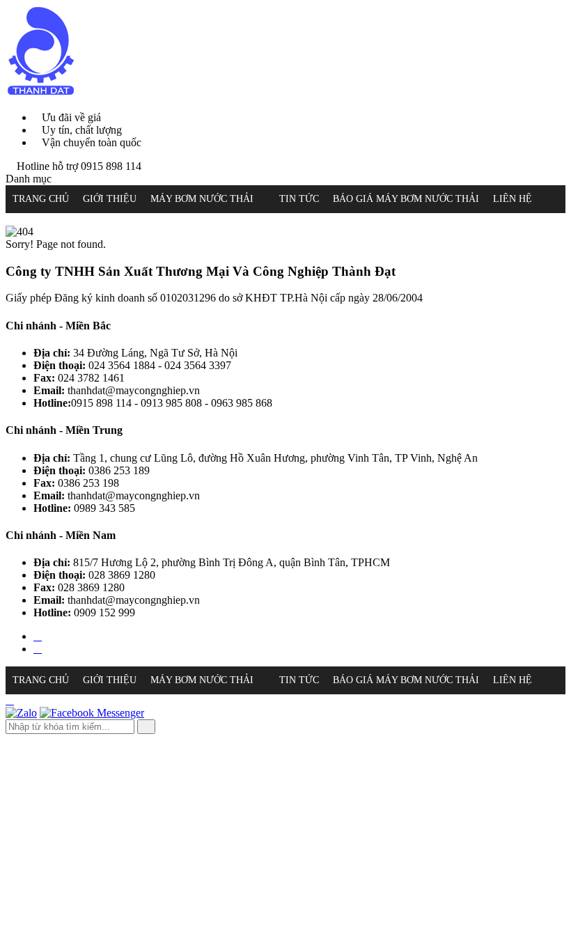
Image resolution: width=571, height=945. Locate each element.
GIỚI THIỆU (109, 199)
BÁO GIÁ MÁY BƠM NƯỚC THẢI (406, 199)
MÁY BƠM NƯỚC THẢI (201, 199)
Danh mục (29, 179)
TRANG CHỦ (41, 199)
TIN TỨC (299, 199)
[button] (261, 199)
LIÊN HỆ (512, 199)
